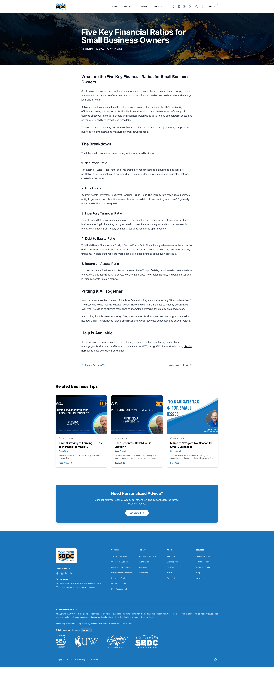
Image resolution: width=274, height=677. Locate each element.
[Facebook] (173, 6)
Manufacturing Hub (119, 589)
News (169, 573)
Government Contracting (121, 573)
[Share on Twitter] (182, 365)
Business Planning (202, 556)
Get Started (135, 513)
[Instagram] (189, 6)
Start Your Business (119, 556)
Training (143, 6)
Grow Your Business (119, 562)
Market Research (118, 583)
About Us (171, 556)
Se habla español (63, 630)
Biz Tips (170, 567)
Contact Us (210, 6)
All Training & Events (147, 556)
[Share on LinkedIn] (191, 365)
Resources (143, 573)
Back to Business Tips (95, 365)
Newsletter (199, 578)
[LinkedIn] (178, 6)
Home (114, 6)
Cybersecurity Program (121, 567)
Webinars (143, 567)
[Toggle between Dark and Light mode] (215, 659)
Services (127, 6)
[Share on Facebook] (187, 365)
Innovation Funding (119, 578)
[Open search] (196, 6)
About (156, 6)
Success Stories (173, 562)
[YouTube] (184, 6)
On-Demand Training (203, 567)
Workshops (144, 562)
